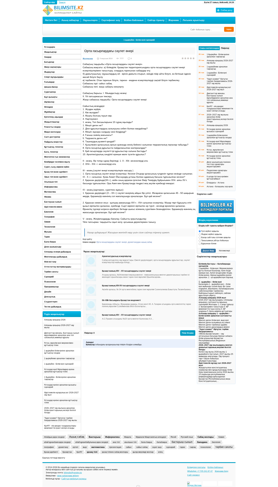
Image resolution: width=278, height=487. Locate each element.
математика (98, 447)
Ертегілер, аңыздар (53, 117)
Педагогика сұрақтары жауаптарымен (217, 171)
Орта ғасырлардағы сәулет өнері (111, 242)
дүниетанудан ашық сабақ (140, 242)
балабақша (162, 442)
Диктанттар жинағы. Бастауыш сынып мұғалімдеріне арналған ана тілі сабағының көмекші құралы (61, 335)
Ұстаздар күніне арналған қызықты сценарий (60, 386)
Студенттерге (50, 302)
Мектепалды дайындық (55, 257)
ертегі (75, 447)
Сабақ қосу (226, 10)
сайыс (129, 447)
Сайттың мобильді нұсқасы (73, 479)
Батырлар (49, 62)
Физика (47, 197)
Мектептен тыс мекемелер (57, 157)
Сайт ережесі (193, 475)
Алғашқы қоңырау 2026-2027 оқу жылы (59, 326)
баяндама (202, 442)
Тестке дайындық (52, 307)
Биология (48, 212)
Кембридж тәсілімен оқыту (57, 162)
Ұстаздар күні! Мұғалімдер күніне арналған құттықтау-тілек (59, 370)
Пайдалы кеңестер (53, 142)
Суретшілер (50, 92)
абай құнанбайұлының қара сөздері (91, 442)
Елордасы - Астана (215, 183)
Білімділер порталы (196, 467)
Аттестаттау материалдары (57, 267)
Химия (47, 222)
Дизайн (47, 292)
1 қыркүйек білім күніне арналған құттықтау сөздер (59, 352)
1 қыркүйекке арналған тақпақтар (59, 358)
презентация (115, 447)
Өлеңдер (48, 107)
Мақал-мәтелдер (52, 132)
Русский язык (187, 437)
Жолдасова (88, 58)
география (49, 447)
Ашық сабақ (76, 436)
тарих (182, 447)
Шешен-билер (51, 87)
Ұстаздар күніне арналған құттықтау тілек (60, 401)
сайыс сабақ (142, 447)
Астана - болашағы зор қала (220, 186)
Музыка (48, 232)
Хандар (47, 57)
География (49, 217)
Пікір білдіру (188, 333)
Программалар (51, 287)
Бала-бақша (50, 242)
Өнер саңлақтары (52, 67)
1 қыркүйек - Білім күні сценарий (139, 40)
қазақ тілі (92, 452)
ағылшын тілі (130, 442)
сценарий (170, 447)
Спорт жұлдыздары (53, 77)
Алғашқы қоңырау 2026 (54, 320)
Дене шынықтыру (52, 247)
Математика (50, 192)
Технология (49, 227)
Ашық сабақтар (70, 20)
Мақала (127, 437)
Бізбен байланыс (134, 20)
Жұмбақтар (49, 112)
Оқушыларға (90, 20)
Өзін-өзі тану (50, 262)
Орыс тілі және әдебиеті (55, 177)
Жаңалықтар (50, 52)
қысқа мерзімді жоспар (143, 452)
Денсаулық (49, 297)
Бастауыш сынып (52, 202)
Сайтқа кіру (50, 2)
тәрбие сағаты (224, 447)
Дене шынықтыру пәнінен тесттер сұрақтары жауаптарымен (219, 164)
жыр (85, 447)
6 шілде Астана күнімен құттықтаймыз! (217, 177)
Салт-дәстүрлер (52, 137)
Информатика (51, 187)
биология (216, 442)
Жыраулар (49, 72)
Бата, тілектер (51, 152)
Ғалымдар (49, 82)
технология (205, 447)
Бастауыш (95, 437)
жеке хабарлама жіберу (68, 476)
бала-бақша (146, 442)
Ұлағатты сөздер (52, 127)
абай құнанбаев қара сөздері (57, 442)
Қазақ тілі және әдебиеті (55, 172)
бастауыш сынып (182, 442)
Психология (50, 282)
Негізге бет (51, 20)
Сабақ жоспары (206, 437)
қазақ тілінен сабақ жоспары (115, 452)
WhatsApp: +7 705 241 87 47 (200, 471)
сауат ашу (157, 447)
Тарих (47, 237)
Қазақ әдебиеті (51, 452)
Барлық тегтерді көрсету (53, 458)
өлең (160, 452)
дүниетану (63, 447)
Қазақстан (67, 452)
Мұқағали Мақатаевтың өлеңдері (151, 437)
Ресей (173, 437)
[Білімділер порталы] (217, 212)
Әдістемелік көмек (53, 207)
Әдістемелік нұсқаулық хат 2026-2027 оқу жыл (61, 393)
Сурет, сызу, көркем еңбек (56, 167)
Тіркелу (62, 2)
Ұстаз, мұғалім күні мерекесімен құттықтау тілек (58, 344)
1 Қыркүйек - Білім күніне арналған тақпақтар (60, 378)
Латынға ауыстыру (193, 20)
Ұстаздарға (49, 47)
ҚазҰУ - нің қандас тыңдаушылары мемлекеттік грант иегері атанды (60, 427)
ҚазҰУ (79, 452)
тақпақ (193, 447)
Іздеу (229, 29)
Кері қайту (87, 239)
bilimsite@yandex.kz (73, 473)
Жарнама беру (221, 471)
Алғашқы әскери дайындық (57, 252)
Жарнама (173, 20)
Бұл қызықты (50, 97)
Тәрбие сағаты (51, 272)
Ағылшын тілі (50, 182)
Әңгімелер (49, 102)
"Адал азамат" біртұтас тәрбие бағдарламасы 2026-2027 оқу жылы (60, 419)
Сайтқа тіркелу (156, 20)
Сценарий (49, 277)
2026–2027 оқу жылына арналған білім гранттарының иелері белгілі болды (60, 410)
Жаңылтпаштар (51, 122)
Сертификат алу (111, 20)
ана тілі (116, 442)
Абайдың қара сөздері (54, 437)
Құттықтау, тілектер (53, 147)
